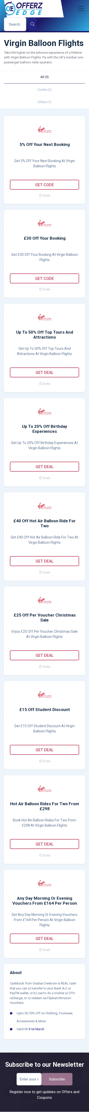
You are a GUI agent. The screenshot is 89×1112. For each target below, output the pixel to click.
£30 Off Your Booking (45, 238)
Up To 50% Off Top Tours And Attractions (44, 335)
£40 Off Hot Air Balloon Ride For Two (44, 523)
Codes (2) (45, 89)
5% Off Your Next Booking (45, 144)
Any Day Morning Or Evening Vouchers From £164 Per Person (44, 901)
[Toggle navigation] (81, 9)
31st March (36, 1029)
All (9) (44, 77)
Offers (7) (44, 102)
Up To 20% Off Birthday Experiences (44, 429)
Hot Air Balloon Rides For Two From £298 (44, 806)
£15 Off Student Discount (44, 709)
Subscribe (57, 1079)
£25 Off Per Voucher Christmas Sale (45, 618)
